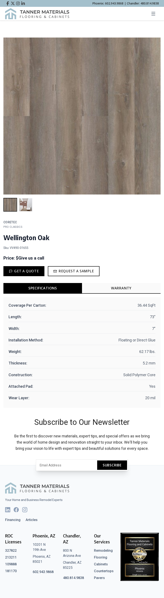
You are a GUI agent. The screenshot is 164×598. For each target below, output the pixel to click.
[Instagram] (24, 509)
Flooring (100, 557)
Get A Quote (26, 271)
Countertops (104, 571)
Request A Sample (76, 271)
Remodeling (103, 551)
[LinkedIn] (7, 509)
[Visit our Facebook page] (7, 3)
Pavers (99, 578)
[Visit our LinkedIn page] (23, 3)
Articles (32, 520)
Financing (12, 520)
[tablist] (82, 288)
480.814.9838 (73, 578)
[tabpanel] (82, 352)
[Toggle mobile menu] (154, 13)
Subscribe (112, 465)
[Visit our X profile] (12, 3)
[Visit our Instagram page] (17, 3)
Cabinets (101, 564)
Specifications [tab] (42, 288)
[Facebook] (16, 509)
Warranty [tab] (121, 288)
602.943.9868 (43, 572)
